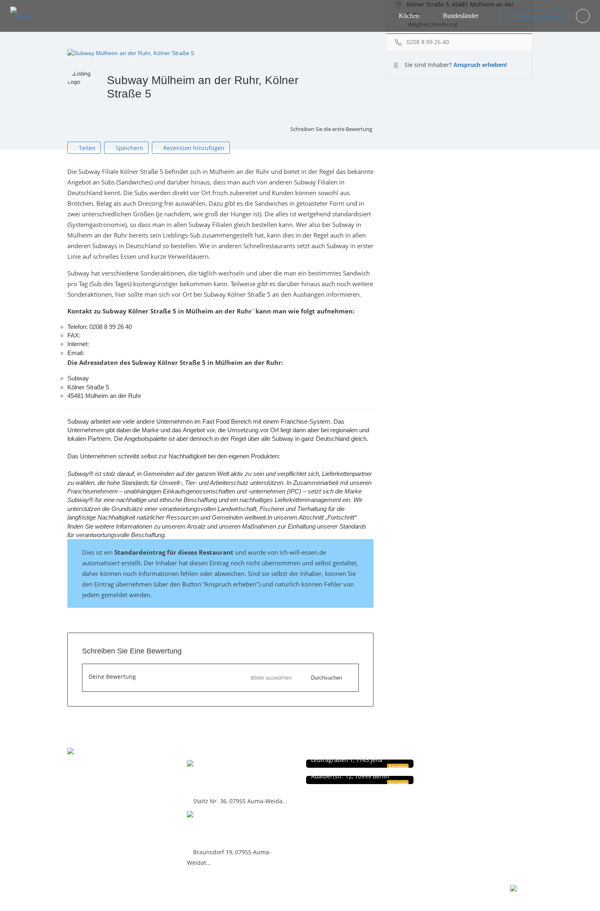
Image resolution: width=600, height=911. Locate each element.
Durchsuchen (326, 678)
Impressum (446, 772)
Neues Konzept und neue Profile (471, 781)
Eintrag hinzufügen (537, 16)
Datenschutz (448, 764)
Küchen (409, 15)
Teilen (86, 148)
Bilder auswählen (271, 677)
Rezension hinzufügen (193, 148)
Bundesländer (460, 15)
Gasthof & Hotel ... (220, 828)
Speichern (128, 148)
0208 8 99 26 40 (428, 42)
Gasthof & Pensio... (223, 777)
